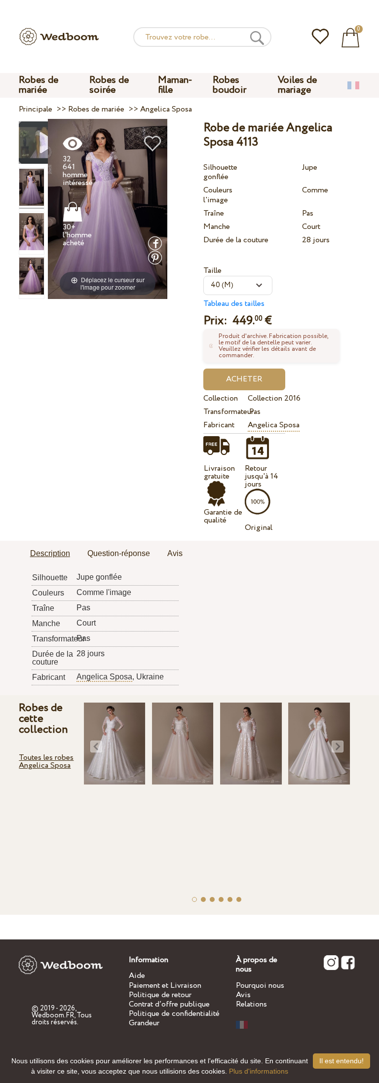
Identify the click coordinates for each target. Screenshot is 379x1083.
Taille (212, 270)
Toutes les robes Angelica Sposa (46, 761)
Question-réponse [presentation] (118, 553)
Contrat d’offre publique (169, 1004)
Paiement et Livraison (165, 985)
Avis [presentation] (175, 553)
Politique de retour (160, 995)
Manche (216, 226)
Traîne (213, 213)
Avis (243, 995)
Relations (251, 1004)
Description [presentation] (50, 553)
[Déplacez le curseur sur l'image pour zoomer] (107, 208)
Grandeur (144, 1023)
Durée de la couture (235, 240)
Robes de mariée (38, 85)
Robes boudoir (229, 85)
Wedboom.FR (53, 1015)
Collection (220, 398)
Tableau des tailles (234, 303)
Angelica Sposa (274, 425)
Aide (137, 975)
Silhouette (220, 167)
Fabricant (218, 425)
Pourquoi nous (260, 985)
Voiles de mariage (297, 85)
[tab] (50, 554)
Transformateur (223, 411)
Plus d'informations (258, 1071)
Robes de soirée (109, 85)
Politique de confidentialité (174, 1013)
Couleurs (217, 190)
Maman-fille (175, 85)
